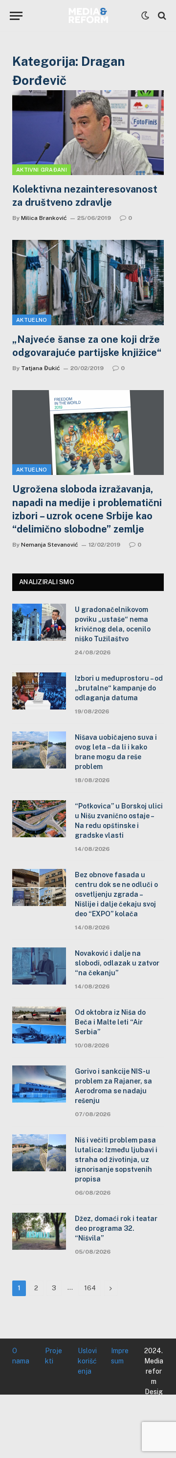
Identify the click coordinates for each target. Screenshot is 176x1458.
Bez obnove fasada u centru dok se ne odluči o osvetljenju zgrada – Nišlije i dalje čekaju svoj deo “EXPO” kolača (116, 894)
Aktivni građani (41, 170)
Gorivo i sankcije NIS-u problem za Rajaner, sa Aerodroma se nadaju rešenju (113, 1085)
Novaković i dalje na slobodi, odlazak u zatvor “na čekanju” (117, 963)
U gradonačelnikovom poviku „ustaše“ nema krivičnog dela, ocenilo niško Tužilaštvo (113, 624)
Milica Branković (44, 218)
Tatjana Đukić (40, 368)
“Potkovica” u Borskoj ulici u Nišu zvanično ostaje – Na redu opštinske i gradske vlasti (119, 820)
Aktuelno (31, 320)
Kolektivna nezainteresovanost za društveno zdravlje (84, 195)
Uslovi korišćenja (87, 1361)
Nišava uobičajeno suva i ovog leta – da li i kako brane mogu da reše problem (116, 751)
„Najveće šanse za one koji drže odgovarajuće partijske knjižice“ (87, 346)
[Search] (161, 16)
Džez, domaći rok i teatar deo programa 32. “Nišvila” (116, 1228)
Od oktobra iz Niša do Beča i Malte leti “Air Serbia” (110, 1022)
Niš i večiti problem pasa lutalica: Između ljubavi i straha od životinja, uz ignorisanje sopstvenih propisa (116, 1159)
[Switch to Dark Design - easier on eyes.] (145, 15)
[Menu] (16, 16)
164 (90, 1288)
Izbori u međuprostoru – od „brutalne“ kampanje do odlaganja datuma (119, 688)
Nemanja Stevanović (49, 544)
